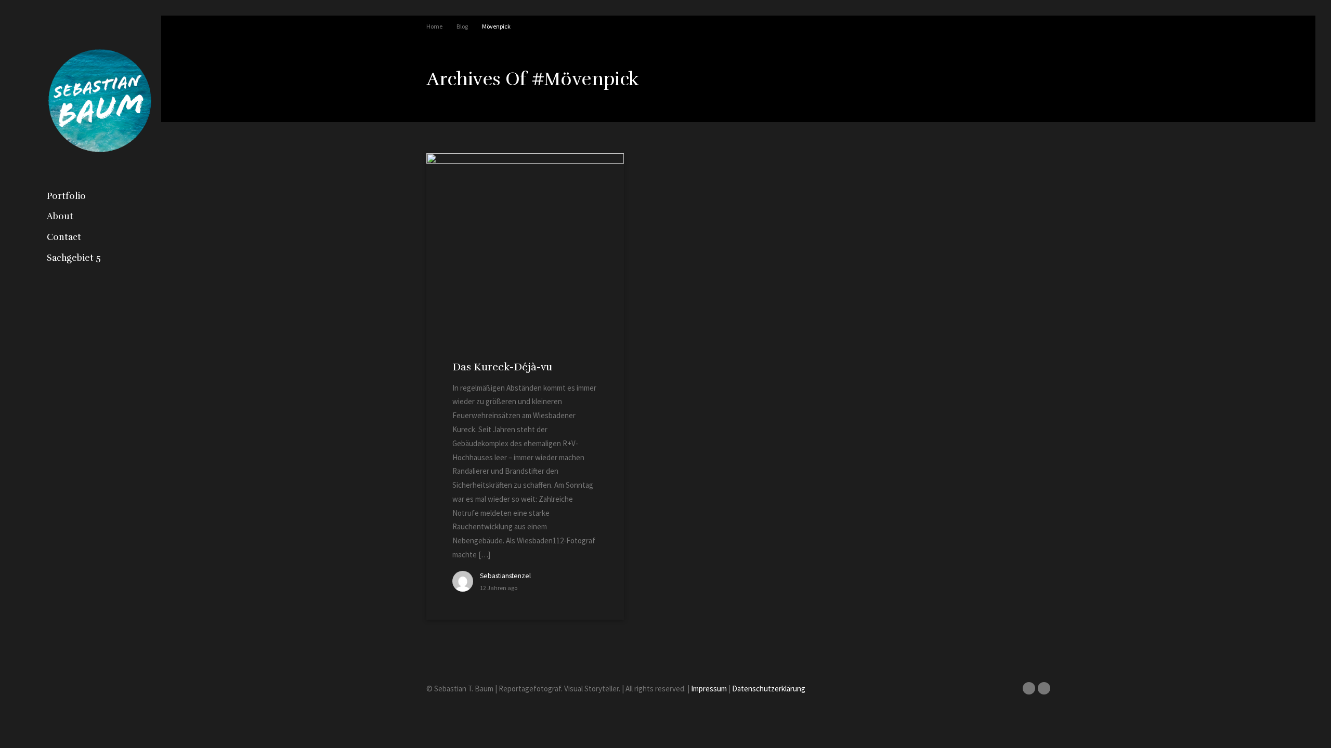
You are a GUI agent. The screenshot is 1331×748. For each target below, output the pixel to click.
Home (434, 26)
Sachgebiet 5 (74, 257)
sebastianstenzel (505, 575)
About (60, 216)
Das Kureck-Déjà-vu (502, 366)
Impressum (709, 688)
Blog (462, 26)
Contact (64, 237)
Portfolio (66, 196)
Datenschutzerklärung (768, 688)
